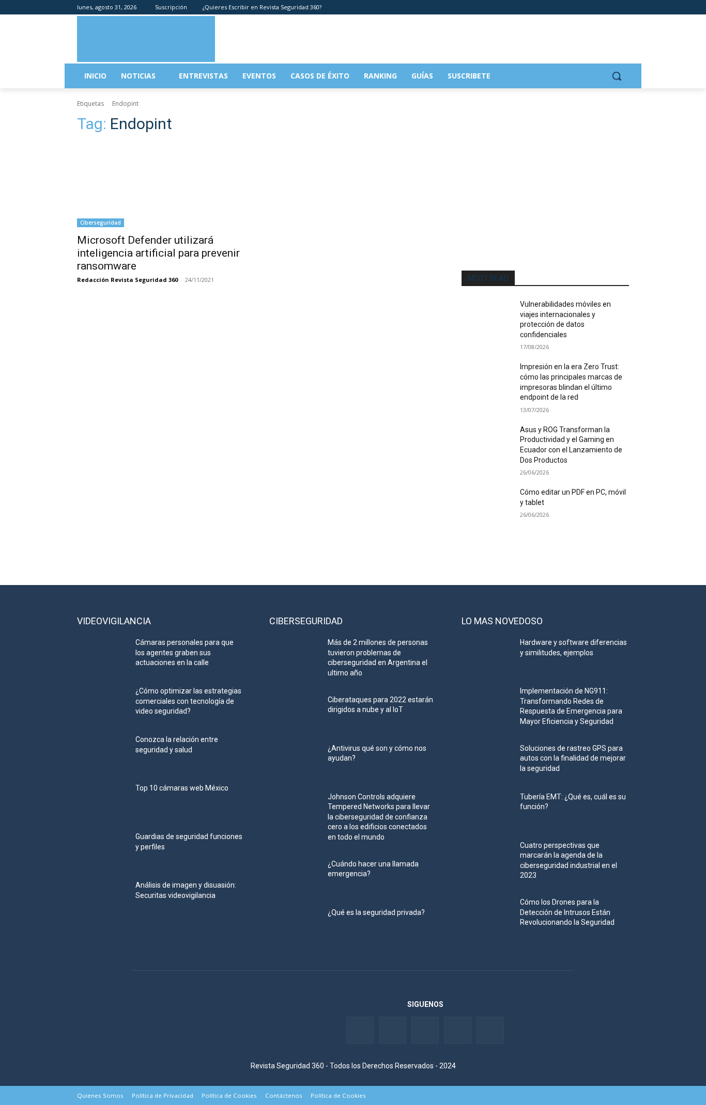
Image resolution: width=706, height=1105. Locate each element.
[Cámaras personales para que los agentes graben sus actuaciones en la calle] (102, 655)
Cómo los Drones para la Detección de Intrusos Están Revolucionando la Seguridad (567, 912)
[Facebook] (566, 7)
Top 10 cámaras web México (181, 788)
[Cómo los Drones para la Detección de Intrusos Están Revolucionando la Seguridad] (487, 915)
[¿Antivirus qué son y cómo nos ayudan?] (294, 761)
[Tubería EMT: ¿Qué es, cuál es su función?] (487, 809)
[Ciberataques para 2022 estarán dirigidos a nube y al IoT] (294, 712)
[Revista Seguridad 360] (146, 38)
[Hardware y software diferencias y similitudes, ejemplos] (487, 655)
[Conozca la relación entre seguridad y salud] (102, 752)
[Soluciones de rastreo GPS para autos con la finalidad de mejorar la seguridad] (487, 761)
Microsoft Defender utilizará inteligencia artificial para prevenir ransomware (158, 253)
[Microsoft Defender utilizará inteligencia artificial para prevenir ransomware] (160, 185)
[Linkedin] (595, 7)
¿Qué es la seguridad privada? (376, 912)
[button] (616, 76)
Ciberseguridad (100, 222)
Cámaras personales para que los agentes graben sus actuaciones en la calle (184, 652)
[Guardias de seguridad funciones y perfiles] (102, 849)
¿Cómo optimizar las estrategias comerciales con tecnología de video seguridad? (188, 701)
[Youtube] (609, 7)
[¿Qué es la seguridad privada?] (294, 925)
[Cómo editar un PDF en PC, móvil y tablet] (487, 505)
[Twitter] (580, 7)
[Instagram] (623, 7)
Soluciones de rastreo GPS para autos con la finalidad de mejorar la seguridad (573, 758)
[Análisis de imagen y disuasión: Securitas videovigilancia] (102, 897)
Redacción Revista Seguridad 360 (127, 279)
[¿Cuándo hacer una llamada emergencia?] (294, 876)
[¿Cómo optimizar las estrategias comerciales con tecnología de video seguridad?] (102, 703)
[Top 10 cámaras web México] (102, 800)
